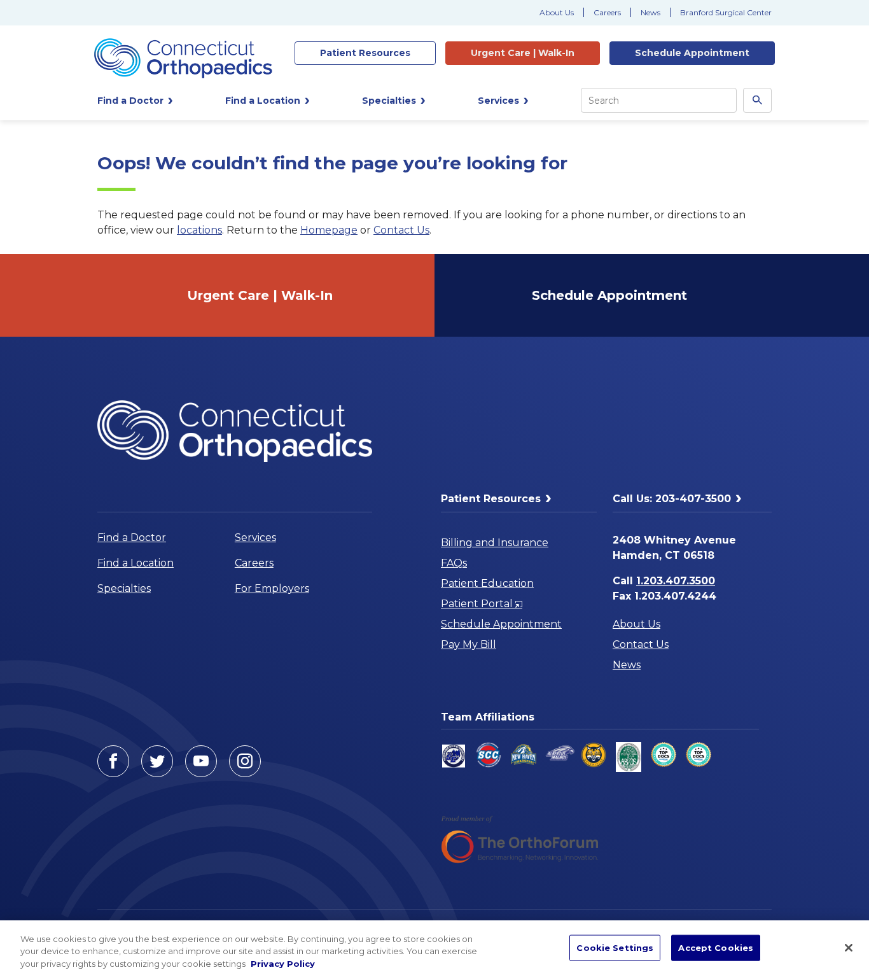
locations (199, 230)
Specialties (124, 588)
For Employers (272, 588)
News (650, 12)
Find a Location (135, 563)
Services (255, 537)
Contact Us (401, 230)
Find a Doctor (131, 537)
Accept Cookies (715, 947)
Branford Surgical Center (726, 12)
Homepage (329, 230)
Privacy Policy (283, 964)
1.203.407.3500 (675, 581)
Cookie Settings (614, 947)
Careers (607, 12)
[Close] (849, 948)
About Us (556, 12)
